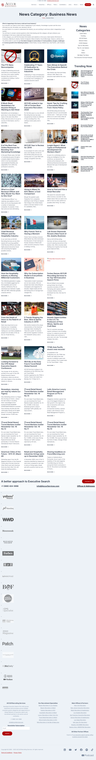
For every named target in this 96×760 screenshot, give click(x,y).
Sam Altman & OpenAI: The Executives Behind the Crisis (57, 67)
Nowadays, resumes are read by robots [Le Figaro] (10, 391)
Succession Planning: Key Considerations (87, 125)
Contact (88, 4)
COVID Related (83, 43)
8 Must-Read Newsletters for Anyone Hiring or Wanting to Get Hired (10, 106)
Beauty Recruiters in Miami (48, 708)
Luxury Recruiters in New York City (48, 715)
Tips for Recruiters (83, 45)
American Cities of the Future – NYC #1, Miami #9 (11, 454)
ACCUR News (83, 38)
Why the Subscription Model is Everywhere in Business (33, 275)
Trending (83, 36)
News (81, 4)
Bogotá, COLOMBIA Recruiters (80, 724)
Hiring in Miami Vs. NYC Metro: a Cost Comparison (32, 191)
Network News (83, 40)
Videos (83, 52)
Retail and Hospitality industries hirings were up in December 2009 (34, 454)
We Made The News (83, 55)
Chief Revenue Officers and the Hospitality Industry (9, 233)
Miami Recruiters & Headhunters (80, 710)
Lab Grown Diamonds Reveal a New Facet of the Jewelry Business (56, 233)
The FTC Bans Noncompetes (7, 66)
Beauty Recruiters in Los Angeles (48, 705)
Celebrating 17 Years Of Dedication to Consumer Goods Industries (33, 68)
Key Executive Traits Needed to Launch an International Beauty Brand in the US (87, 169)
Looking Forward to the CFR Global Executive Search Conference (9, 365)
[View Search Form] (93, 4)
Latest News (83, 33)
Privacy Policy (18, 752)
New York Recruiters (80, 705)
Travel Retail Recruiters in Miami (48, 717)
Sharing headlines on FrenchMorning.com (56, 453)
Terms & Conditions (6, 752)
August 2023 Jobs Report (86, 147)
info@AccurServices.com (53, 0)
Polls (83, 50)
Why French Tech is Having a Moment (32, 232)
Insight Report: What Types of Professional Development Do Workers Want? (56, 148)
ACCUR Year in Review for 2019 (34, 146)
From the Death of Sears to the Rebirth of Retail (11, 319)
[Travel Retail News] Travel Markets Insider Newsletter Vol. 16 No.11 (34, 425)
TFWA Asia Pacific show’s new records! (56, 348)
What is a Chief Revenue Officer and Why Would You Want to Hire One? (10, 192)
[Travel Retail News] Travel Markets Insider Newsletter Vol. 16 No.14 (34, 392)
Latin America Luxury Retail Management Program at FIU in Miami (56, 392)
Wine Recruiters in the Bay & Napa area (48, 722)
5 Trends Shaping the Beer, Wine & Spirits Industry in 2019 (33, 319)
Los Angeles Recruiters (80, 712)
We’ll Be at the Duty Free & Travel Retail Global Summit (32, 364)
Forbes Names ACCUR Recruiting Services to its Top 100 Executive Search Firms (57, 276)
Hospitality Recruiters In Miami (48, 712)
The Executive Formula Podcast (83, 57)
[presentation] (11, 56)
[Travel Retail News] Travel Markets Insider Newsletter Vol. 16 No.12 (11, 425)
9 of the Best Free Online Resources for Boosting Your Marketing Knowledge (10, 148)
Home (43, 18)
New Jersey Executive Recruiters (80, 708)
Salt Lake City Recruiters (80, 722)
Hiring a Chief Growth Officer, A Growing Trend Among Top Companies (87, 104)
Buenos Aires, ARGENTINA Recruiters (79, 727)
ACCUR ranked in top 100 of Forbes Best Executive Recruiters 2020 (33, 106)
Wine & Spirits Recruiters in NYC (48, 720)
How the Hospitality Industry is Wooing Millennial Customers (10, 275)
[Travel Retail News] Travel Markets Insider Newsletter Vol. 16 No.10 (57, 425)
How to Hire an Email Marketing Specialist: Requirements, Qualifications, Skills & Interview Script (87, 138)
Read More (5, 83)
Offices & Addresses (86, 486)
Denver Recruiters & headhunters (80, 717)
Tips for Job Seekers (83, 48)
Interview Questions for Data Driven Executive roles (88, 158)
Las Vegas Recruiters (80, 720)
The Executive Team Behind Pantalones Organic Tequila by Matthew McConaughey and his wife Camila (87, 116)
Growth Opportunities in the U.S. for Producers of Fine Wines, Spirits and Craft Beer (56, 321)
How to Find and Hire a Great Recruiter (57, 190)
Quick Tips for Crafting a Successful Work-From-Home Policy (57, 105)
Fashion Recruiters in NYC (48, 710)
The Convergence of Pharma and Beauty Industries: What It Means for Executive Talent (87, 73)
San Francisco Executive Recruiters (80, 715)
